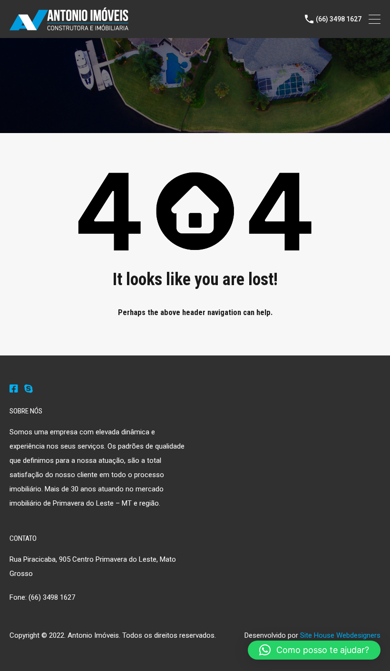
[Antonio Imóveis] (69, 26)
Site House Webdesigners (340, 635)
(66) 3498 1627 (338, 19)
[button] (314, 650)
